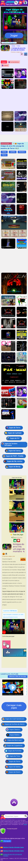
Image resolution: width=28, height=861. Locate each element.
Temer (4, 152)
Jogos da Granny (15, 451)
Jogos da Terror (14, 427)
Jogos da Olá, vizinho (14, 461)
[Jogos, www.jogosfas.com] (10, 3)
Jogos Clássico (14, 729)
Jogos (4, 62)
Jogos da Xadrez (14, 767)
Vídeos (5, 65)
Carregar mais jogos (14, 706)
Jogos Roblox (14, 735)
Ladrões (12, 152)
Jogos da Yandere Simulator (10, 444)
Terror (4, 155)
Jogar (14, 35)
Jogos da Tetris (14, 761)
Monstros (22, 152)
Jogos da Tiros (14, 756)
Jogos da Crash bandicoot (14, 719)
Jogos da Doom (14, 772)
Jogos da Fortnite (14, 751)
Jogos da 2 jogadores (14, 745)
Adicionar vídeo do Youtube (17, 676)
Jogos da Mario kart (14, 740)
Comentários (14, 62)
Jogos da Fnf (14, 438)
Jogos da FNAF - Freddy (14, 456)
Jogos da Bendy (14, 466)
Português (7, 841)
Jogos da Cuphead (14, 433)
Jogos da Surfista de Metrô (14, 724)
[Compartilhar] (25, 54)
